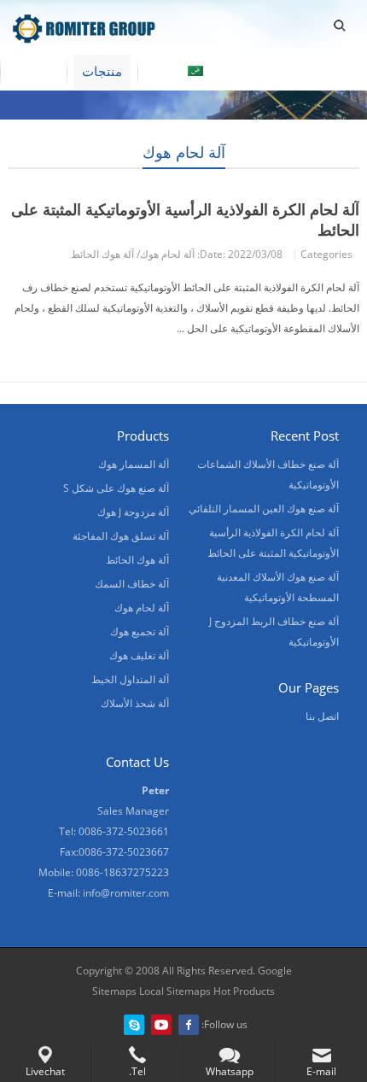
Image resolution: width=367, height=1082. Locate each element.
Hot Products (243, 991)
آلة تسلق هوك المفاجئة (121, 536)
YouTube (161, 1025)
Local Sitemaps (175, 991)
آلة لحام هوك (184, 152)
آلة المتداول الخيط (130, 679)
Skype (134, 1025)
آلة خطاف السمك (132, 583)
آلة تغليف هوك (139, 655)
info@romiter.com (126, 893)
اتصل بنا (322, 716)
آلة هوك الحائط (102, 254)
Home (33, 70)
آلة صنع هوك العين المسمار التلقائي (264, 508)
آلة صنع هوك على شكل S (116, 488)
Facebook (188, 1025)
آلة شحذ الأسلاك (135, 703)
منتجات (102, 70)
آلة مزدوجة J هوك (133, 512)
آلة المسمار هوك (133, 464)
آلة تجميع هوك (139, 631)
